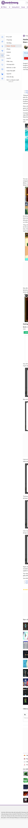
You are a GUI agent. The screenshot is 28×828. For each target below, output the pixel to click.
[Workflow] (2, 50)
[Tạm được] (25, 589)
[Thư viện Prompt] (2, 41)
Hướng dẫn (18, 812)
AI (9, 7)
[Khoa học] (2, 78)
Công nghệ (9, 36)
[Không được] (23, 589)
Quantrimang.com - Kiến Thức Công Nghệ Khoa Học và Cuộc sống (10, 3)
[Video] (2, 69)
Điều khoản (8, 812)
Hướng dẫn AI (15, 7)
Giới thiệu (3, 812)
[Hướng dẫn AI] (2, 46)
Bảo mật (13, 812)
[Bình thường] (26, 589)
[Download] (2, 64)
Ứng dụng (23, 812)
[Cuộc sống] (2, 74)
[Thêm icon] (24, 714)
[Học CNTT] (2, 60)
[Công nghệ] (2, 55)
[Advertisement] (11, 92)
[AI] (2, 37)
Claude (23, 7)
